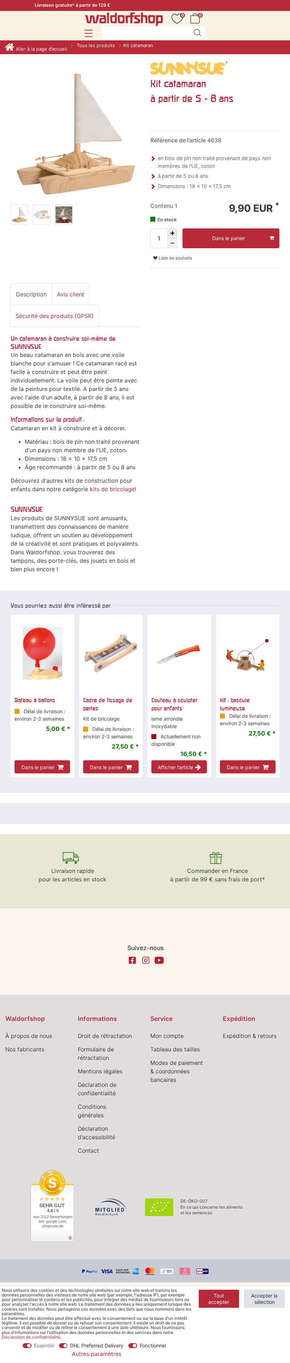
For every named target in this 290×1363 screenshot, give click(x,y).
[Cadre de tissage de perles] (111, 653)
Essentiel (44, 1345)
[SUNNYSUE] (189, 67)
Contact (88, 1150)
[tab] (31, 294)
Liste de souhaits (174, 258)
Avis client (70, 294)
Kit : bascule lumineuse (235, 704)
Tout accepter (218, 1299)
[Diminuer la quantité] (172, 243)
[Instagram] (145, 960)
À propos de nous (28, 1035)
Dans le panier (228, 238)
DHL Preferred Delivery (96, 1345)
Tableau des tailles (175, 1049)
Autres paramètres (96, 1353)
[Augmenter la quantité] (172, 233)
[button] (88, 33)
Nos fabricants (24, 1049)
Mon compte (167, 1035)
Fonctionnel (153, 1345)
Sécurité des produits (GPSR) (55, 315)
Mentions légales (100, 1071)
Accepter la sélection (264, 1299)
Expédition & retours (250, 1035)
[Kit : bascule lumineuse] (247, 653)
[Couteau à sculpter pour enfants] (179, 653)
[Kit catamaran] (19, 216)
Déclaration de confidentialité (31, 1337)
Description (31, 294)
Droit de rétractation (105, 1035)
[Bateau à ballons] (42, 653)
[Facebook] (132, 960)
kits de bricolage (112, 489)
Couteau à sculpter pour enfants (174, 704)
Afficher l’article (175, 767)
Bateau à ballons (34, 700)
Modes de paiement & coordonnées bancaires (176, 1071)
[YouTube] (159, 960)
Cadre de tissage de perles (107, 704)
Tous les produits (95, 45)
